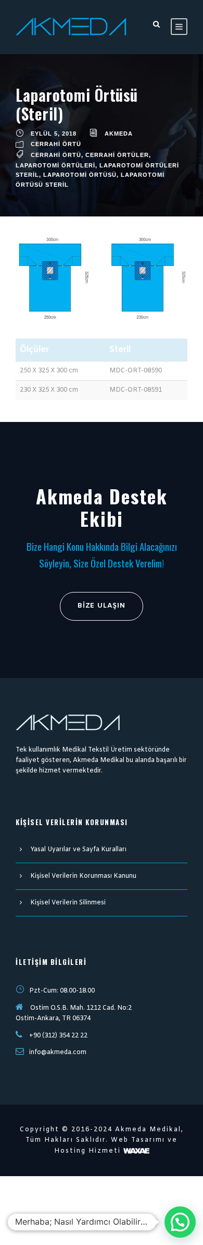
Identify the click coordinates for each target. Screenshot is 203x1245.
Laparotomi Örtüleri (55, 165)
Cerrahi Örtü (56, 144)
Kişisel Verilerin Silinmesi (68, 903)
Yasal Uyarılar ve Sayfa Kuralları (78, 849)
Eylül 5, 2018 (54, 133)
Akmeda (119, 133)
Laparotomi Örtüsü (80, 175)
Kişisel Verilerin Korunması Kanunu (83, 876)
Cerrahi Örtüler (117, 155)
